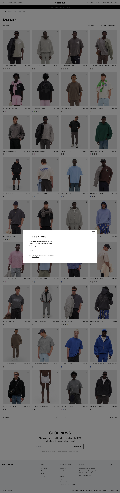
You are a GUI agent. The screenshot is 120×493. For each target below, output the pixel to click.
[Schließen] (93, 233)
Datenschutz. (35, 256)
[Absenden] (53, 251)
